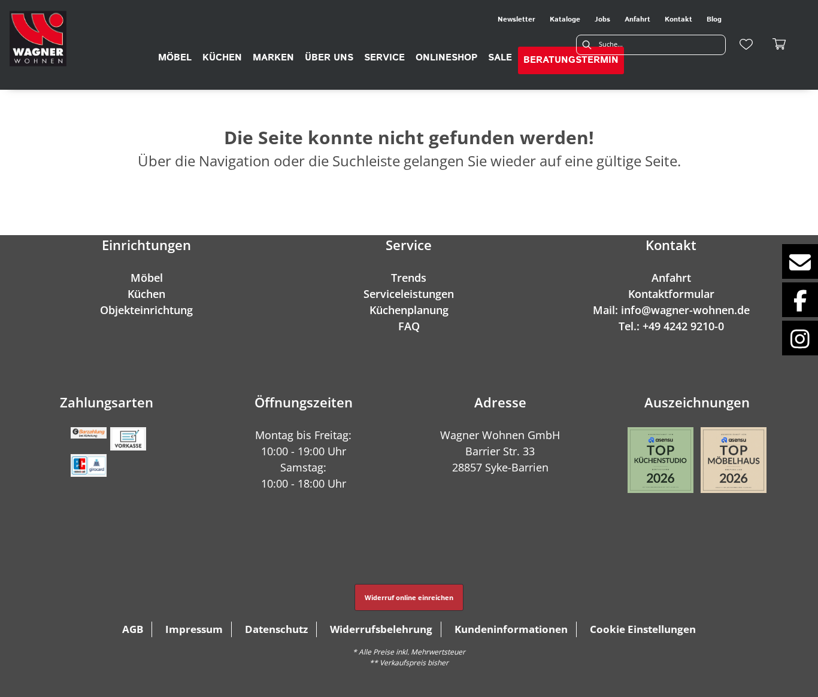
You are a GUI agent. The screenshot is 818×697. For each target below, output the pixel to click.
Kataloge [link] (565, 19)
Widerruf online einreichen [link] (409, 597)
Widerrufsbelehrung (381, 629)
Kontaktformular (671, 294)
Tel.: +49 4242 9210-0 (671, 326)
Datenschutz (276, 629)
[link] (175, 58)
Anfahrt (671, 277)
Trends (408, 277)
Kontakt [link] (678, 19)
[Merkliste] (746, 44)
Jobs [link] (602, 19)
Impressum (194, 629)
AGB (132, 629)
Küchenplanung (409, 310)
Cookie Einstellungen (643, 629)
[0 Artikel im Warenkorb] (779, 44)
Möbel (147, 277)
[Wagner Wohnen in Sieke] (38, 39)
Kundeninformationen (511, 629)
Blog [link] (714, 19)
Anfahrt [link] (637, 19)
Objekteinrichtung (146, 310)
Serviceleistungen (408, 294)
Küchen (146, 294)
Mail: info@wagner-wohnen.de (671, 310)
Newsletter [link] (516, 19)
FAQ (409, 326)
